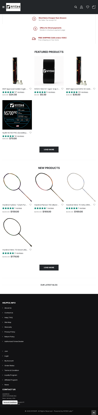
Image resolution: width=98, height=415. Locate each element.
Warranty (8, 327)
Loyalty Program (11, 375)
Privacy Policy (10, 332)
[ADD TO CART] (28, 60)
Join (6, 351)
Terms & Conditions (10, 402)
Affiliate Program (11, 380)
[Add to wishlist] (30, 89)
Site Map (8, 322)
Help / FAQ (9, 317)
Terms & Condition (12, 370)
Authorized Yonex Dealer (14, 341)
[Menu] (3, 7)
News (7, 385)
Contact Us (9, 313)
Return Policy (9, 337)
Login (7, 356)
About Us (8, 308)
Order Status (9, 365)
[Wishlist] (88, 7)
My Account (9, 361)
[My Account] (81, 7)
